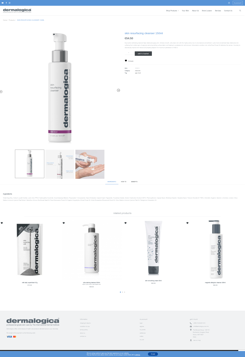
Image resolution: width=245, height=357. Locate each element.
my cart (142, 339)
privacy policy (84, 329)
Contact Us (228, 10)
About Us (195, 10)
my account (237, 3)
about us (82, 333)
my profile (142, 329)
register (142, 326)
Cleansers (137, 70)
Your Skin (185, 10)
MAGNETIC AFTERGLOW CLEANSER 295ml (215, 282)
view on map (197, 340)
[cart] (228, 3)
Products (12, 20)
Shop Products (171, 10)
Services (218, 10)
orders (141, 336)
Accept (153, 354)
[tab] (111, 182)
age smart (138, 73)
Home (5, 20)
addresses (143, 333)
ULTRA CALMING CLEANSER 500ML (91, 282)
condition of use (84, 326)
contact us (83, 336)
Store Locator (207, 10)
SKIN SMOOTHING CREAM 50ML (153, 280)
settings (137, 355)
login (141, 323)
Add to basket (143, 53)
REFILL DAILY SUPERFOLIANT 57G (29, 282)
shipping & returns (85, 323)
